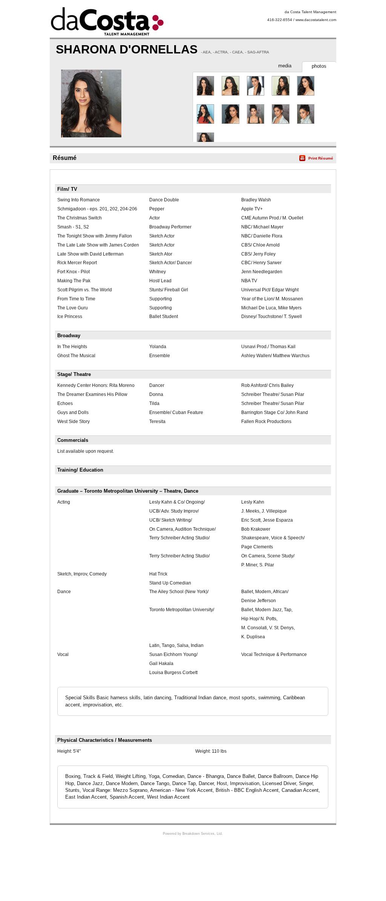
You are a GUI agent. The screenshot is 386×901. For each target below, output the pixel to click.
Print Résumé (320, 158)
